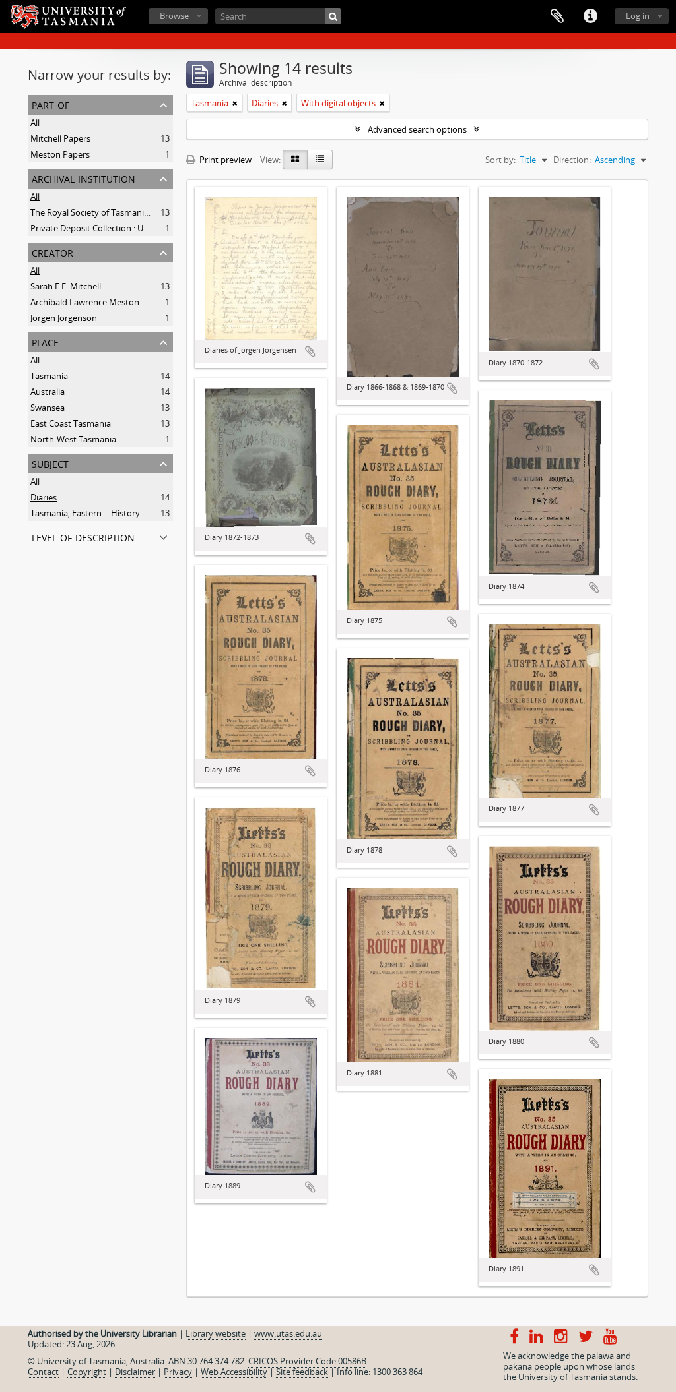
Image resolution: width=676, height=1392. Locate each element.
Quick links (590, 16)
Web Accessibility (234, 1371)
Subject (50, 462)
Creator (52, 251)
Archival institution (83, 178)
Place (45, 341)
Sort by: (500, 160)
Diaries (43, 497)
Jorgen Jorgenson (63, 318)
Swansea (47, 407)
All (35, 123)
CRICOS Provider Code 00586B (307, 1361)
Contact (43, 1371)
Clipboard (557, 16)
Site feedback (302, 1371)
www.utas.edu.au (288, 1333)
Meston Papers (60, 154)
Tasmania (49, 376)
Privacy (178, 1371)
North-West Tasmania (73, 439)
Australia (47, 392)
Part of (50, 104)
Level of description (83, 536)
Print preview (224, 160)
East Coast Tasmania (70, 423)
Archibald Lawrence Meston (84, 302)
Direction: (572, 160)
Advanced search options (417, 129)
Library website (216, 1333)
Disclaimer (135, 1371)
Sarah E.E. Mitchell (65, 286)
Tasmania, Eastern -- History (85, 513)
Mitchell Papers (60, 138)
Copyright (86, 1371)
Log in (638, 16)
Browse (174, 16)
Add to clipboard (310, 351)
